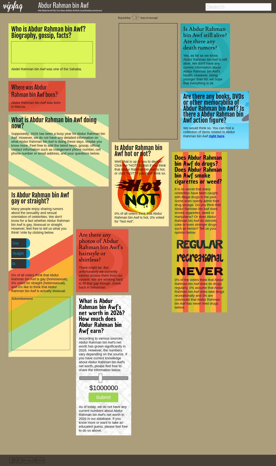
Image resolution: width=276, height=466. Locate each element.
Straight (18, 253)
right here (216, 136)
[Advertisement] (148, 80)
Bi (13, 264)
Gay (15, 243)
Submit (103, 397)
